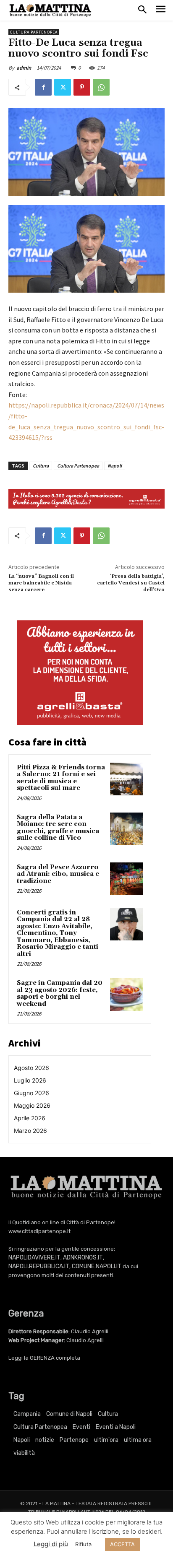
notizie (44, 1440)
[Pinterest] (81, 87)
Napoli (114, 465)
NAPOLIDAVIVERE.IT (34, 1257)
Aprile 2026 (29, 1118)
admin (23, 67)
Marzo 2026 (30, 1130)
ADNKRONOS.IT (83, 1257)
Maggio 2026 (32, 1105)
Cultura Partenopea (34, 32)
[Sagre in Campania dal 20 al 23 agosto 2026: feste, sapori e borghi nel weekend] (126, 994)
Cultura (41, 465)
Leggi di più (51, 1544)
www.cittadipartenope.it (39, 1231)
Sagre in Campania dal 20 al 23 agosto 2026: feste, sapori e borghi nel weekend (59, 993)
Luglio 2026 (30, 1080)
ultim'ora (106, 1440)
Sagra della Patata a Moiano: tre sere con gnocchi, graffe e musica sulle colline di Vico (58, 827)
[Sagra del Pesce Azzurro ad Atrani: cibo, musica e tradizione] (126, 878)
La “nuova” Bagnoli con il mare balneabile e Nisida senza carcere (41, 583)
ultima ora (138, 1440)
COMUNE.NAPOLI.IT (96, 1266)
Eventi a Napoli (116, 1427)
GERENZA (42, 1358)
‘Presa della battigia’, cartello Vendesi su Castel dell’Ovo (131, 583)
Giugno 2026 (31, 1092)
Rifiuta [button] (83, 1544)
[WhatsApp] (101, 87)
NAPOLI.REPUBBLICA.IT (38, 1266)
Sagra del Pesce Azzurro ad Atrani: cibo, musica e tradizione (58, 874)
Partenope (74, 1440)
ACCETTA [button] (122, 1544)
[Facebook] (43, 87)
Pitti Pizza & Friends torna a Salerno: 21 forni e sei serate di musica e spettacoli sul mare (61, 777)
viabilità (24, 1453)
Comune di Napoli (69, 1414)
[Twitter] (62, 87)
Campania (27, 1414)
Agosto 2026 (31, 1067)
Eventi (81, 1427)
